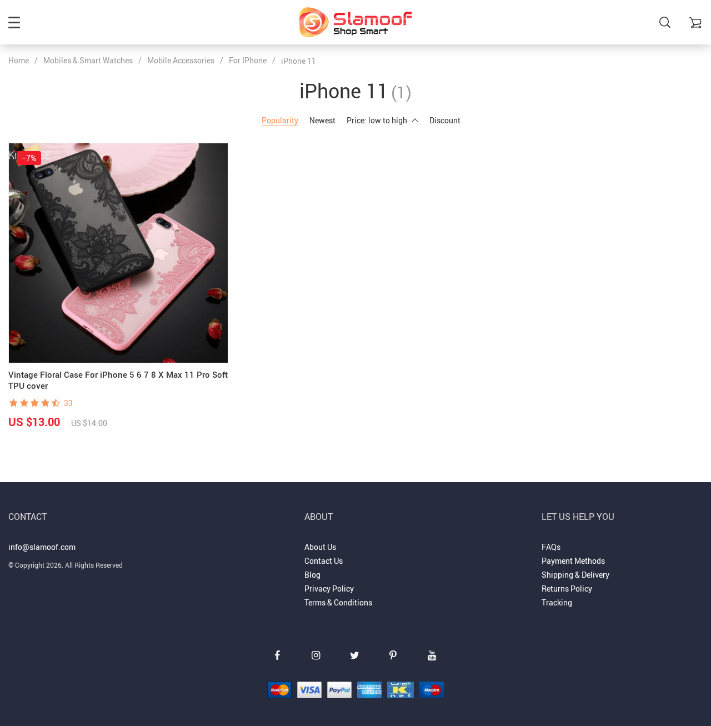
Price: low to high (377, 120)
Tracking (557, 602)
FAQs (551, 547)
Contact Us (323, 560)
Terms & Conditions (338, 602)
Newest (322, 120)
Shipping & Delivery (575, 574)
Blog (312, 574)
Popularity (280, 120)
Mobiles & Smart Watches (88, 60)
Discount (444, 120)
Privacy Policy (329, 588)
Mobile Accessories (180, 60)
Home (18, 60)
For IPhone (248, 60)
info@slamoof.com (42, 547)
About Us (320, 547)
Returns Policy (567, 588)
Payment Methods (573, 560)
